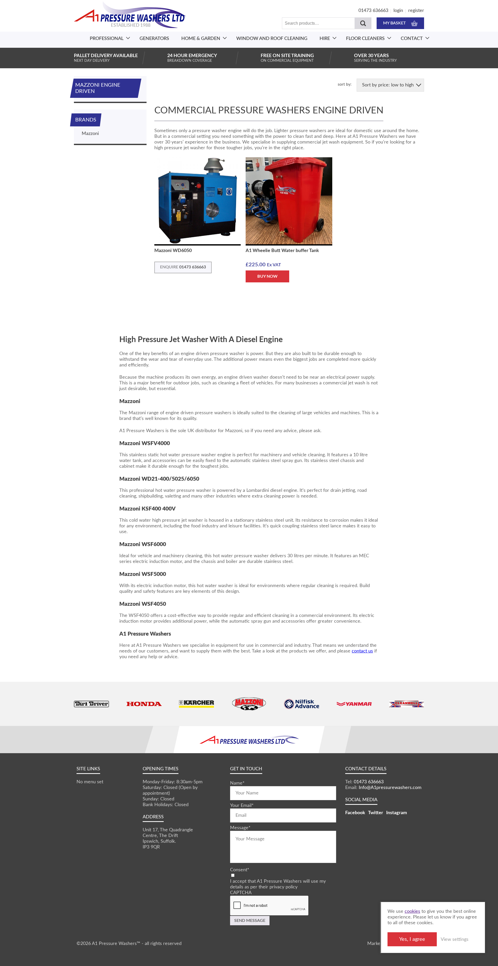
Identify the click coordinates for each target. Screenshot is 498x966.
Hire (325, 38)
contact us (362, 651)
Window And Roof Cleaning (271, 38)
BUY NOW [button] (267, 276)
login (398, 10)
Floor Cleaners (365, 38)
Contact (412, 38)
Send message (249, 921)
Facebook (355, 813)
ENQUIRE (183, 267)
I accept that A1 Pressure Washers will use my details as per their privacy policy (278, 884)
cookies (412, 911)
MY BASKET (394, 23)
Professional (106, 38)
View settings (454, 939)
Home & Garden (200, 38)
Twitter (375, 813)
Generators (154, 38)
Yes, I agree (412, 939)
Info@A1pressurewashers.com (390, 787)
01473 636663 (373, 10)
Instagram (396, 813)
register (416, 10)
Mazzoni (90, 133)
